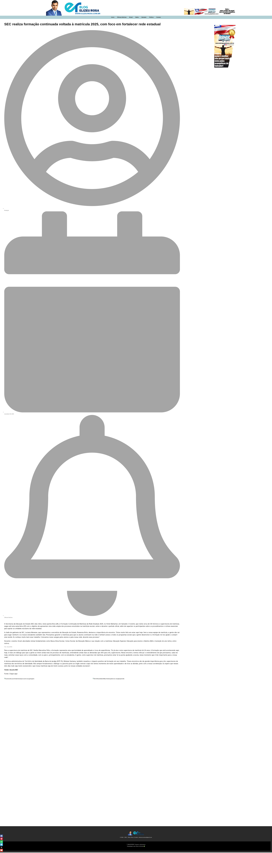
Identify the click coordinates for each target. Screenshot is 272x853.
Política (151, 17)
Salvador (143, 17)
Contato (158, 17)
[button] (1, 835)
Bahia (137, 17)
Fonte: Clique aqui (10, 674)
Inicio (112, 17)
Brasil (131, 17)
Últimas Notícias (121, 17)
